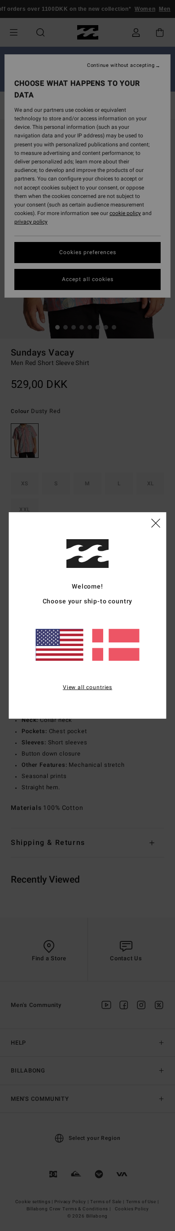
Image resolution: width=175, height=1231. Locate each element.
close (155, 522)
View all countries (87, 687)
